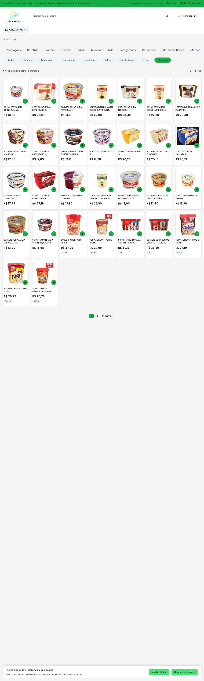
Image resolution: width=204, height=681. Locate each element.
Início (5, 39)
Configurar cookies (184, 672)
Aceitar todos (158, 672)
